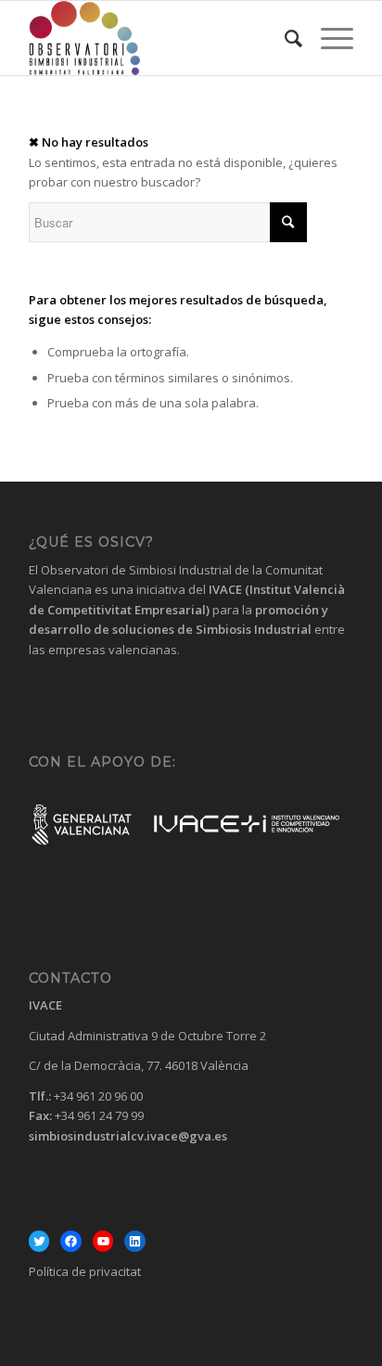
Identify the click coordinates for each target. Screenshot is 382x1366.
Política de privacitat (85, 1271)
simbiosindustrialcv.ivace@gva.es (128, 1136)
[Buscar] (284, 38)
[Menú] (327, 38)
